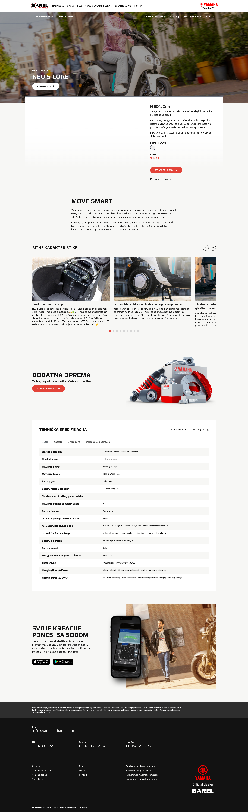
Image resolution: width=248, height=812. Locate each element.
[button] (110, 331)
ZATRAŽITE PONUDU (164, 170)
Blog (81, 766)
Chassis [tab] (58, 441)
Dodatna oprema (192, 16)
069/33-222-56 (45, 746)
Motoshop (37, 766)
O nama (83, 770)
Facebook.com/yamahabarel (139, 770)
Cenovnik (209, 16)
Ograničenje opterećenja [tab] (99, 441)
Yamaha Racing (39, 775)
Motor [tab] (44, 441)
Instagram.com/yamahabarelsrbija (142, 775)
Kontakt (83, 775)
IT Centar (84, 807)
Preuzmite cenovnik (160, 179)
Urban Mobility (43, 16)
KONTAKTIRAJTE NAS (46, 388)
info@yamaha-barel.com (53, 730)
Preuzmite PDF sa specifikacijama (188, 429)
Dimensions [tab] (74, 441)
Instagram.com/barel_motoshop (141, 779)
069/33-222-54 (92, 746)
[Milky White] (152, 147)
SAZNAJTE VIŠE (44, 86)
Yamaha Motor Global (42, 770)
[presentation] (206, 248)
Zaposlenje (37, 779)
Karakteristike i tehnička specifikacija (162, 16)
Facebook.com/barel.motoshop (140, 766)
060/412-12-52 (139, 746)
